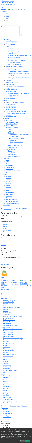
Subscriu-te (4, 277)
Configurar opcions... (6, 440)
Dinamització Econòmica (10, 403)
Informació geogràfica (9, 349)
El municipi (4, 345)
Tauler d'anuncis (7, 314)
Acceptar (28, 440)
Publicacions (6, 232)
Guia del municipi (8, 356)
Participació (6, 376)
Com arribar (6, 347)
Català (7, 13)
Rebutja (22, 440)
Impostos (6, 341)
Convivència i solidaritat (10, 401)
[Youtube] (15, 9)
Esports (5, 385)
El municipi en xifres (9, 350)
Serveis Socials (7, 392)
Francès (8, 20)
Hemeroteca (6, 368)
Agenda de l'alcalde (8, 302)
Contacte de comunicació (10, 370)
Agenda (5, 224)
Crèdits (5, 410)
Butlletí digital (7, 365)
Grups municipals (8, 304)
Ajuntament (7, 209)
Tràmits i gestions (8, 334)
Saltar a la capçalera (8, 1)
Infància (5, 388)
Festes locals (6, 352)
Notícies (5, 228)
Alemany (8, 18)
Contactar (3, 7)
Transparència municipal (10, 325)
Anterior (3, 264)
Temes (3, 374)
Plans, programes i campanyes (12, 307)
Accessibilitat (7, 417)
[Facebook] (4, 9)
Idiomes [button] (5, 11)
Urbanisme (6, 395)
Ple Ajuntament (7, 230)
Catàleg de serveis (8, 332)
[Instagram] (22, 9)
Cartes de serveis (8, 331)
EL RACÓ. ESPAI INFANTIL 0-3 (14, 282)
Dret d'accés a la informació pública (13, 338)
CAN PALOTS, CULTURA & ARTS (25, 285)
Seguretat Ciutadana (9, 399)
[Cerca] (20, 35)
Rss (4, 372)
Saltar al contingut (7, 3)
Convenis (5, 311)
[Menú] (1, 37)
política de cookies (15, 437)
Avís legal (5, 415)
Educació (5, 383)
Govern (5, 305)
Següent (8, 264)
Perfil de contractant (9, 320)
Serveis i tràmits (5, 327)
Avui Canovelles (7, 367)
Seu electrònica (7, 323)
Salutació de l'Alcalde (9, 300)
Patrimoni (6, 377)
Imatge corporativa (8, 318)
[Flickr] (10, 9)
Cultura (5, 379)
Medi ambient (7, 397)
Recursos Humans (8, 322)
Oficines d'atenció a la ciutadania (12, 329)
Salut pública (6, 394)
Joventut (5, 390)
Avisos (5, 226)
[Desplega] (12, 209)
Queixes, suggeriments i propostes (13, 340)
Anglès (7, 16)
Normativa (6, 309)
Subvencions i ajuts (8, 336)
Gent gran (6, 386)
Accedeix (3, 245)
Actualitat (3, 358)
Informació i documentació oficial (12, 316)
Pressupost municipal (21, 208)
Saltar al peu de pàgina (8, 4)
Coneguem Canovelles (9, 354)
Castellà (8, 15)
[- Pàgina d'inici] (10, 29)
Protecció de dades (8, 413)
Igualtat (5, 381)
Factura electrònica (8, 343)
